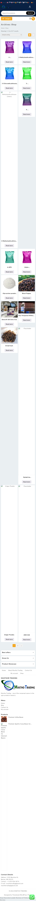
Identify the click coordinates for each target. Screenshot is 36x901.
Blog (2, 705)
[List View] (33, 34)
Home (2, 28)
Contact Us (4, 707)
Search (30, 13)
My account (4, 709)
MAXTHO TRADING (20, 891)
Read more (9, 62)
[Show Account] (30, 7)
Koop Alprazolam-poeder (8, 898)
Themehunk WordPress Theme (22, 895)
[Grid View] (29, 34)
